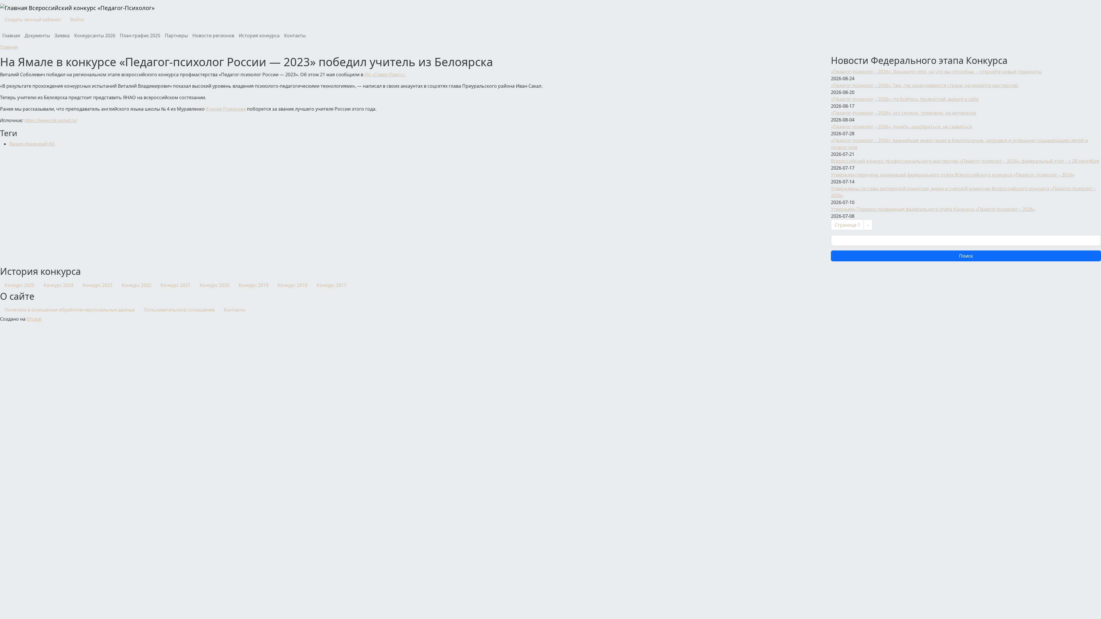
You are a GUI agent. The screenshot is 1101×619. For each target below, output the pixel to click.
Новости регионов (213, 35)
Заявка (62, 35)
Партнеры (176, 35)
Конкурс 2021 (175, 285)
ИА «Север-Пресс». (385, 74)
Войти (77, 19)
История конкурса (259, 35)
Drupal (34, 319)
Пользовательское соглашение (179, 310)
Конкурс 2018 (292, 285)
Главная (11, 35)
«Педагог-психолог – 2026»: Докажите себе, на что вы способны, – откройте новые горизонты (936, 71)
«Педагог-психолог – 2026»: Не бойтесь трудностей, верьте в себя (905, 99)
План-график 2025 (140, 35)
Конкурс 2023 (97, 285)
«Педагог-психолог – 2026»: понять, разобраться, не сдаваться (901, 127)
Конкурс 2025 (19, 285)
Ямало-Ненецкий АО (32, 144)
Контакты (295, 35)
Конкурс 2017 (331, 285)
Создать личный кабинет (33, 19)
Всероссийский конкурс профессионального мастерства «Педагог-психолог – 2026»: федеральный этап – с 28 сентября (965, 161)
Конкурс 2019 (253, 285)
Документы (37, 35)
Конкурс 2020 (214, 285)
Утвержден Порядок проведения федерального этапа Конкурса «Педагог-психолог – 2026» (933, 209)
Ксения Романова (226, 109)
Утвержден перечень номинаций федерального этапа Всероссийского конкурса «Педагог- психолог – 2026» (952, 175)
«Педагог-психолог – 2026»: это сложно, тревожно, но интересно (903, 113)
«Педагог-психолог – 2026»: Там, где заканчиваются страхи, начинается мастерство (924, 85)
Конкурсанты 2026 (94, 35)
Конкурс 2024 (58, 285)
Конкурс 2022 (136, 285)
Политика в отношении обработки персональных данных (70, 310)
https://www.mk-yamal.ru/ (50, 120)
